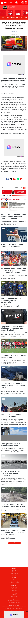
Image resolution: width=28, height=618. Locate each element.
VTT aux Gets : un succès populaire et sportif (11, 415)
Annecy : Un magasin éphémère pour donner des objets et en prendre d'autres (13, 532)
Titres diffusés (14, 573)
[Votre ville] (16, 2)
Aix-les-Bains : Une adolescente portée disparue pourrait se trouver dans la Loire (13, 216)
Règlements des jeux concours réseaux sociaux (14, 606)
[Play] (1, 12)
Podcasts (14, 594)
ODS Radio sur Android (14, 602)
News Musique (14, 581)
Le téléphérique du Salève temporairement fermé (11, 445)
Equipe (14, 571)
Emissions (14, 588)
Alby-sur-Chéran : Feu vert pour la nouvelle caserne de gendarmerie (13, 300)
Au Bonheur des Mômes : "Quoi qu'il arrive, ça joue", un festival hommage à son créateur (13, 270)
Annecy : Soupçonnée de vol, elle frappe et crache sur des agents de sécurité (12, 328)
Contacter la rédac (14, 582)
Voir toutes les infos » (14, 543)
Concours (14, 590)
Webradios (14, 596)
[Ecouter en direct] (26, 2)
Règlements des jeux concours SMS (14, 608)
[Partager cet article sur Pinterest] (14, 179)
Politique (24, 17)
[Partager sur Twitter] (10, 179)
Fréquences (14, 575)
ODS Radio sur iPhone (14, 600)
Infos (18, 17)
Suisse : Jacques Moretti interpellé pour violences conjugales (10, 473)
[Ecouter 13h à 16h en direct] (14, 191)
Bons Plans (11, 17)
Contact (14, 570)
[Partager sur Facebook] (7, 179)
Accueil (3, 17)
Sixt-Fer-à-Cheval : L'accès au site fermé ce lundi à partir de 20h (14, 505)
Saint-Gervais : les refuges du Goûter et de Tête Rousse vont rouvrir (13, 385)
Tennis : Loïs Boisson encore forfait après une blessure (12, 245)
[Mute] (25, 8)
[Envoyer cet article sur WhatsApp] (17, 179)
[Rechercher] (22, 2)
